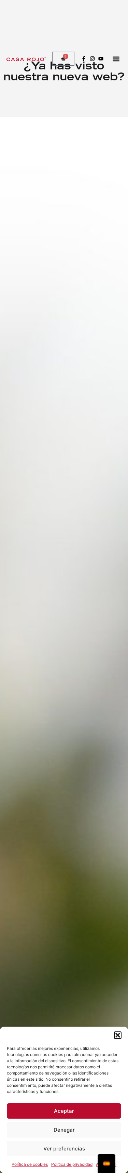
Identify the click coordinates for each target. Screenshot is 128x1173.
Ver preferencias (64, 1148)
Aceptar (64, 1111)
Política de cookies (30, 1164)
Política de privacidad (72, 1164)
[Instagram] (92, 58)
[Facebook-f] (83, 58)
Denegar (64, 1129)
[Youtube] (100, 58)
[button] (117, 1035)
